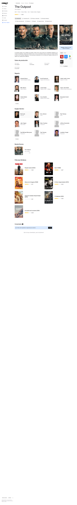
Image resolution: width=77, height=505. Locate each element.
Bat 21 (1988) (58, 167)
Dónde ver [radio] (28, 21)
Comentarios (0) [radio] (26, 18)
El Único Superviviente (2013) (62, 182)
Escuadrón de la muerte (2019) (32, 210)
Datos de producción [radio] (20, 21)
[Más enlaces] (12, 497)
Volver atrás (18, 3)
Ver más (17, 103)
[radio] (61, 53)
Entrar (50, 227)
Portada (22, 3)
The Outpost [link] (31, 3)
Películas (26, 3)
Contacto (9, 497)
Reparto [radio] (34, 21)
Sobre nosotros (4, 497)
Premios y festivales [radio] (35, 18)
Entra (66, 47)
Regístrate (62, 47)
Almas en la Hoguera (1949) (31, 182)
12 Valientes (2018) (59, 196)
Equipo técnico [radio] (41, 21)
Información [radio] (18, 18)
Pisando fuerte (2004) (30, 167)
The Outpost (28, 149)
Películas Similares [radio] (45, 18)
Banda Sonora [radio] (49, 21)
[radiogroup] (44, 18)
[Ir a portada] (5, 3)
